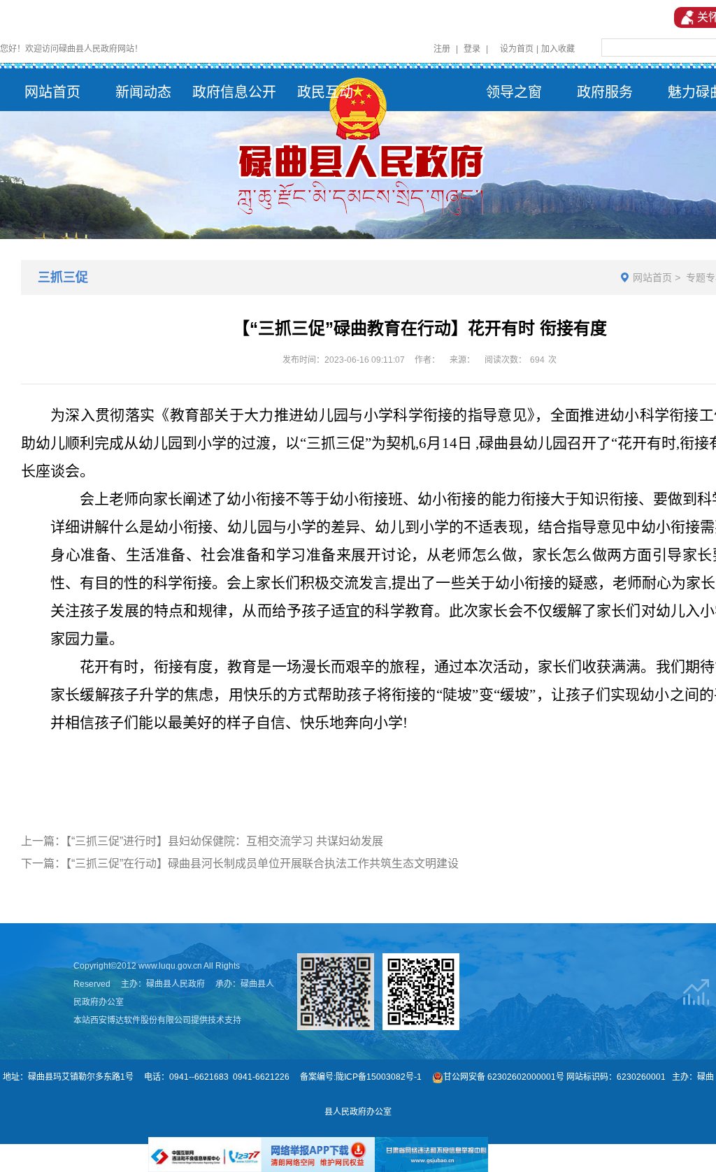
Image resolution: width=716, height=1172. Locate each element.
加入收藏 (558, 49)
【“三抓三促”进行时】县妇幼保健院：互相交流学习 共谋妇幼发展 (224, 841)
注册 (442, 49)
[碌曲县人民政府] (358, 147)
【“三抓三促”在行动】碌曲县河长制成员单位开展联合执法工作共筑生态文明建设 (262, 863)
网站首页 (652, 277)
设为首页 (517, 49)
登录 (472, 49)
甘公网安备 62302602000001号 (503, 1077)
